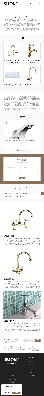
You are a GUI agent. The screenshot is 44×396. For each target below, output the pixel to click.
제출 (22, 178)
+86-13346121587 (11, 350)
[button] (18, 150)
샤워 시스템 (31, 361)
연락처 (31, 372)
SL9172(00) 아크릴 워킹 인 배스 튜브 (12, 85)
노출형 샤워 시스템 (12, 379)
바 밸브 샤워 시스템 (12, 381)
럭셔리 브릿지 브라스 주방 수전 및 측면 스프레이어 (12, 61)
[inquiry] (42, 193)
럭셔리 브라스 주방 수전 (32, 84)
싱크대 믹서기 (12, 384)
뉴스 (31, 369)
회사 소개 (31, 367)
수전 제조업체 (25, 193)
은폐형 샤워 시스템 (12, 377)
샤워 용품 (12, 382)
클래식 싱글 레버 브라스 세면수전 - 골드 (31, 61)
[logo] (10, 3)
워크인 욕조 (31, 364)
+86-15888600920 (11, 348)
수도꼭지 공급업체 (35, 193)
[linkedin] (15, 363)
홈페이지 (31, 359)
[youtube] (8, 363)
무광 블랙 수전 (17, 193)
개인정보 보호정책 (31, 377)
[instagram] (11, 363)
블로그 (31, 371)
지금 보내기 (38, 340)
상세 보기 (12, 50)
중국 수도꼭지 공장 (9, 196)
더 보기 (6, 145)
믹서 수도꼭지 (8, 193)
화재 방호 (31, 366)
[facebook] (13, 363)
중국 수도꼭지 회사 (20, 196)
